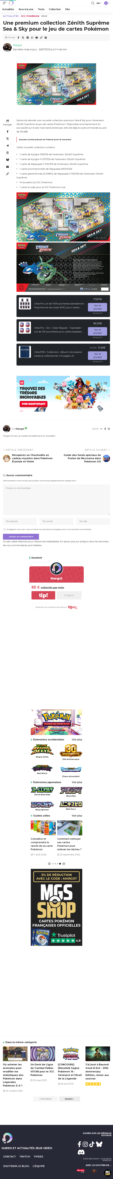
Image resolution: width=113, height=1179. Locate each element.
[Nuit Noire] (42, 767)
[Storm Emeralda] (42, 789)
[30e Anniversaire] (70, 750)
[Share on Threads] (7, 152)
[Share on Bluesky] (7, 159)
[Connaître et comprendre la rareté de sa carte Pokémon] (43, 827)
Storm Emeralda (42, 794)
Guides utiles (41, 815)
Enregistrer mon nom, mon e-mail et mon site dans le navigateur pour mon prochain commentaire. (49, 529)
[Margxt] (11, 3)
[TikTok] (92, 1144)
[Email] (37, 37)
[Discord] (81, 1152)
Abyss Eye (71, 796)
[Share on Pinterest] (27, 37)
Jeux (44, 16)
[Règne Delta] (42, 749)
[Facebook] (105, 429)
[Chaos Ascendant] (70, 769)
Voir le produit (97, 307)
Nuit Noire (42, 773)
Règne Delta (42, 757)
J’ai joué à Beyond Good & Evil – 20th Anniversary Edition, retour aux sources (97, 1071)
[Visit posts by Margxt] (6, 428)
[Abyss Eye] (70, 790)
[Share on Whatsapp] (32, 37)
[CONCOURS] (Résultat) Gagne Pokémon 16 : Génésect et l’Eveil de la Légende (70, 1071)
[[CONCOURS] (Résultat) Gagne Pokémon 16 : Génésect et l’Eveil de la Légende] (70, 1053)
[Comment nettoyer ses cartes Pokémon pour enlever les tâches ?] (69, 827)
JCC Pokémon (30, 16)
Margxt (17, 45)
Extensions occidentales (48, 739)
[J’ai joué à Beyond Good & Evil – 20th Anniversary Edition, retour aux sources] (97, 1053)
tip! (43, 595)
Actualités (11, 16)
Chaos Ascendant (71, 776)
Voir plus (77, 739)
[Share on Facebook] (18, 37)
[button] (5, 3)
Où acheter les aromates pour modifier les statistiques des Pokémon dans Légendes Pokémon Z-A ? (13, 1075)
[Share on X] (23, 37)
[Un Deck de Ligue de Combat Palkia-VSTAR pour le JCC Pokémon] (42, 1053)
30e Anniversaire (70, 759)
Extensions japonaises (47, 782)
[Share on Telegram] (7, 145)
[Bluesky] (99, 1144)
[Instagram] (109, 429)
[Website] (101, 429)
